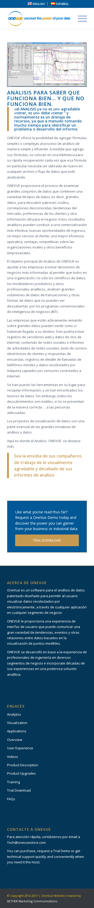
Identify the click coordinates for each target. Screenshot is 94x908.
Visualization (17, 722)
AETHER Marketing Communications (32, 901)
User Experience (20, 748)
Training (13, 782)
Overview (14, 739)
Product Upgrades (21, 773)
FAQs (11, 799)
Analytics (14, 714)
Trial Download (19, 790)
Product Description (22, 765)
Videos (12, 756)
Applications (16, 731)
